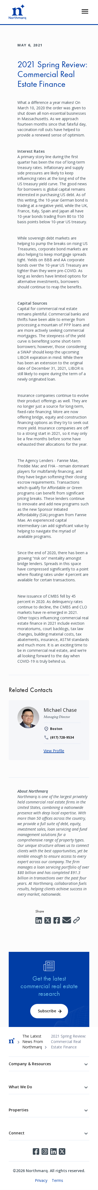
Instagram (44, 1151)
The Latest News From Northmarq (32, 1041)
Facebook (36, 1151)
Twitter (62, 1151)
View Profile (54, 750)
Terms (57, 1180)
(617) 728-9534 (62, 737)
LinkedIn (53, 1151)
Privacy (41, 1180)
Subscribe (47, 1010)
